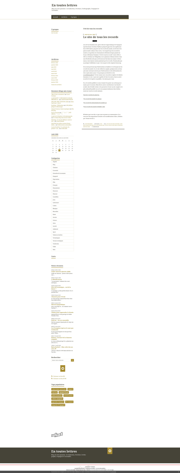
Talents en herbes (57, 235)
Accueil (55, 17)
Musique (55, 208)
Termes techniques (58, 241)
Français (55, 185)
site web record (100, 125)
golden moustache (57, 395)
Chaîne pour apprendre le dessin (62, 312)
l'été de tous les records (111, 125)
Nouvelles (55, 211)
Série (54, 223)
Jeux (54, 200)
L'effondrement (56, 279)
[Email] (62, 368)
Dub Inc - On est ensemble (60, 320)
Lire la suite (54, 33)
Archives (64, 17)
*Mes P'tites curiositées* (57, 94)
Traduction (56, 244)
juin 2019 (53, 67)
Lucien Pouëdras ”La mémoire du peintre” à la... (60, 127)
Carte (53, 256)
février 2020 (54, 62)
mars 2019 (54, 73)
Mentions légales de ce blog (81, 469)
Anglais (55, 161)
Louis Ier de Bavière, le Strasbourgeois (61, 116)
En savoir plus (113, 471)
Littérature (56, 202)
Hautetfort (93, 466)
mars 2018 (54, 78)
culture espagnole (57, 398)
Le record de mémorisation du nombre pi (95, 103)
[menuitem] (55, 17)
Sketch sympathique (58, 304)
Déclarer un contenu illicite (70, 469)
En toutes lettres (64, 5)
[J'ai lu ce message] (178, 471)
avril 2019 (54, 71)
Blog (54, 164)
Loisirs (54, 205)
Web (54, 249)
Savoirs (55, 217)
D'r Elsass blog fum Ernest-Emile (62, 117)
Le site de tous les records (100, 37)
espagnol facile (63, 392)
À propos (74, 17)
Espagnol (55, 176)
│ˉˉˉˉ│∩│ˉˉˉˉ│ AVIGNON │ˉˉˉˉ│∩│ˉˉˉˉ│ (61, 113)
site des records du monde (113, 123)
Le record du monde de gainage (92, 99)
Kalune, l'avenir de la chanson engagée (61, 338)
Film (54, 182)
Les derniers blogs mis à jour (80, 468)
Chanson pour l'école (58, 297)
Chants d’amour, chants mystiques (60, 109)
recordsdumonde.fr (88, 75)
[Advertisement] (62, 418)
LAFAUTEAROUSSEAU (67, 99)
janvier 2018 (54, 82)
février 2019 (54, 75)
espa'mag (54, 392)
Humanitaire (56, 188)
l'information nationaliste (64, 125)
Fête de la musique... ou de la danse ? (61, 288)
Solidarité (55, 229)
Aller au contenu (5, 1)
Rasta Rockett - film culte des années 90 (62, 347)
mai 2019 (53, 69)
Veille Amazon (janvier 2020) (60, 271)
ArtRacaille (64, 128)
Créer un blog (87, 466)
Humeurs (55, 191)
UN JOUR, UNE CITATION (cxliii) (59, 101)
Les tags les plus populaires (100, 468)
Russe (54, 214)
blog (112, 469)
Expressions (56, 179)
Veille (54, 246)
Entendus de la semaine (59, 173)
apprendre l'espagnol (58, 402)
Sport (54, 232)
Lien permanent (88, 123)
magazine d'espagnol (58, 405)
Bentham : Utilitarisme (57, 105)
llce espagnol (69, 402)
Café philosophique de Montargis (62, 106)
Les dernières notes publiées (90, 468)
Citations (55, 167)
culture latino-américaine (59, 389)
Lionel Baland (60, 121)
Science (55, 220)
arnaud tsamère (68, 395)
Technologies (56, 238)
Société (55, 226)
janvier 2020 (54, 65)
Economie (55, 170)
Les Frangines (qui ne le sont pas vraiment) (62, 329)
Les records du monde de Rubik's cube (94, 106)
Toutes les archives (56, 84)
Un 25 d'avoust (55, 112)
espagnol (70, 389)
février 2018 (54, 80)
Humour (55, 194)
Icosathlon (55, 197)
